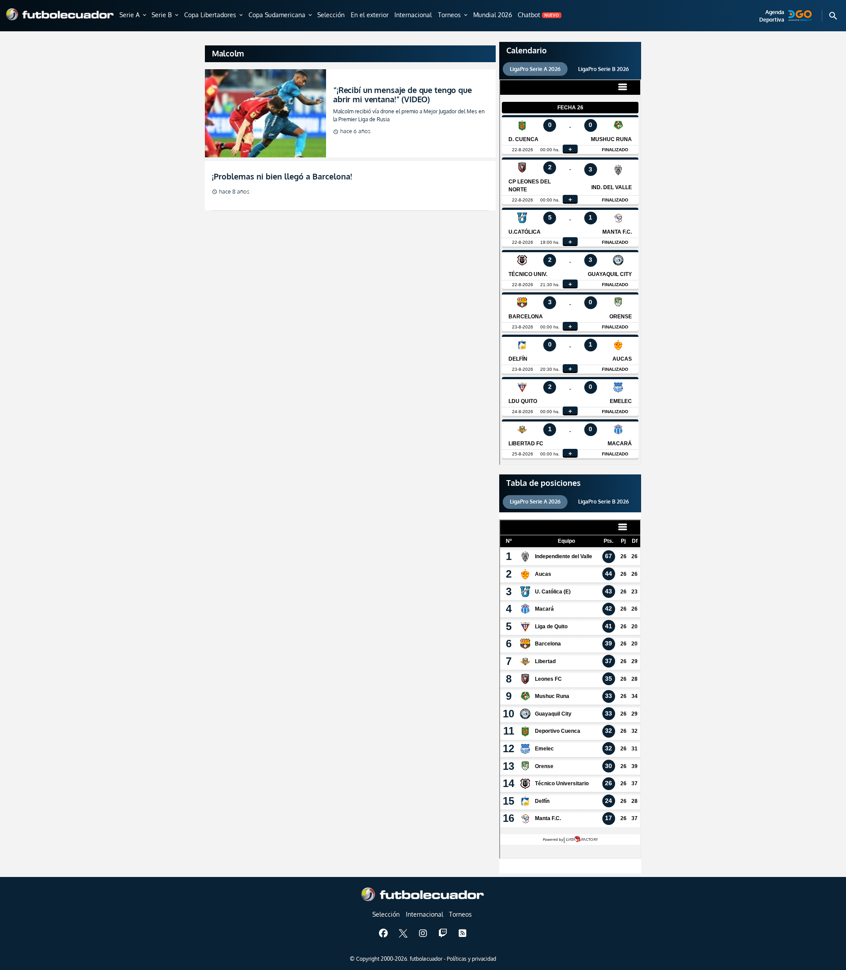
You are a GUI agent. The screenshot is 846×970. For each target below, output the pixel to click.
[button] (133, 15)
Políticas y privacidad (471, 958)
